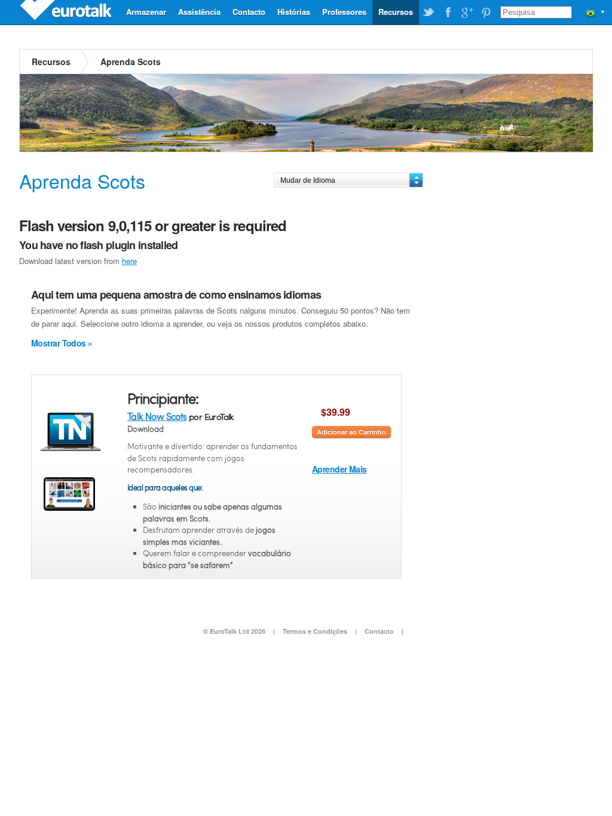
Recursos (395, 11)
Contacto (248, 11)
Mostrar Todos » (62, 343)
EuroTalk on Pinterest (485, 12)
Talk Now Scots (157, 416)
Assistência (199, 11)
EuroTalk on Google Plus (466, 12)
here (129, 260)
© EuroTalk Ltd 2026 (234, 631)
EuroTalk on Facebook (447, 12)
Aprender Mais (339, 469)
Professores (344, 11)
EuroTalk (67, 12)
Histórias (293, 11)
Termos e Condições (315, 631)
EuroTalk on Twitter (428, 12)
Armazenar (146, 11)
